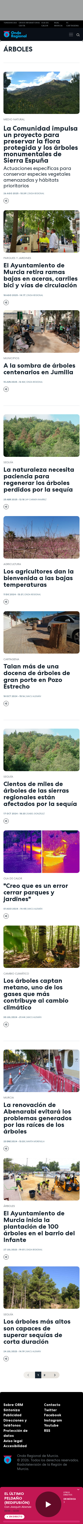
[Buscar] (77, 34)
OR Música (69, 1499)
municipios (11, 358)
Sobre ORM (13, 1405)
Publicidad (12, 1415)
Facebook (52, 1415)
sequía (8, 462)
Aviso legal (12, 1441)
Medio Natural (14, 119)
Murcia (8, 1097)
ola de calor (45, 24)
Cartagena (11, 659)
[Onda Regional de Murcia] (15, 34)
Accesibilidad (15, 1446)
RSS (47, 1430)
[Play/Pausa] (49, 1504)
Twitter (50, 1410)
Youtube (51, 1425)
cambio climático (16, 973)
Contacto (52, 1405)
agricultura (12, 564)
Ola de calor (12, 878)
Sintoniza (11, 1410)
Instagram (53, 1420)
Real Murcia (58, 24)
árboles (9, 1206)
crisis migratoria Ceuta (29, 24)
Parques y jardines (17, 258)
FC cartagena (72, 24)
